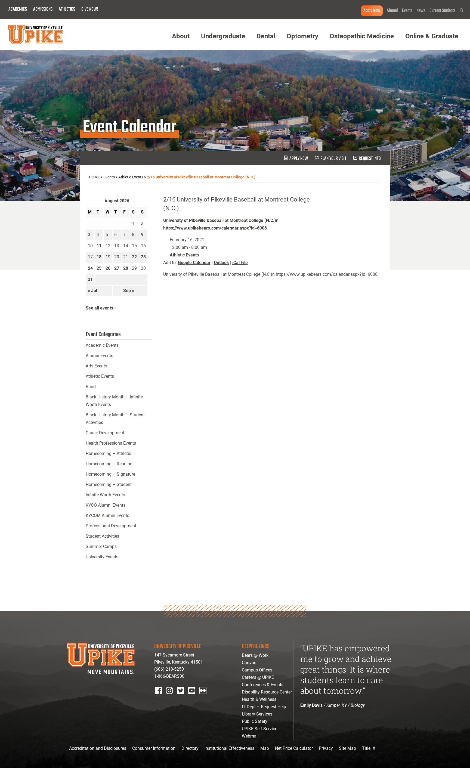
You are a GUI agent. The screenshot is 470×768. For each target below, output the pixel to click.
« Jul (92, 290)
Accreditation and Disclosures (97, 748)
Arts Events (96, 365)
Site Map (347, 748)
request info (370, 159)
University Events (102, 556)
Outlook (221, 262)
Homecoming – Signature (110, 474)
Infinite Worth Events (105, 494)
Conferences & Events (262, 684)
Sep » (128, 290)
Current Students (442, 11)
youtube (195, 697)
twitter (182, 697)
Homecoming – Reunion (109, 463)
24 (90, 268)
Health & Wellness (259, 699)
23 (143, 256)
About (181, 36)
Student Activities (102, 536)
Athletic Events (184, 255)
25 (99, 268)
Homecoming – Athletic (108, 453)
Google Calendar (194, 262)
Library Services (257, 714)
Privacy (326, 748)
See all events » (101, 308)
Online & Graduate (431, 36)
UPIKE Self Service (259, 728)
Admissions (42, 9)
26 (108, 268)
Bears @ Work (255, 655)
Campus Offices (257, 670)
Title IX (368, 748)
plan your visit (333, 159)
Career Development (105, 432)
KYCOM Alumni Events (107, 515)
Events (407, 11)
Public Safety (254, 721)
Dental (265, 36)
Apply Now (371, 11)
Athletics (67, 9)
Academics (17, 9)
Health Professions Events (111, 443)
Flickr (204, 697)
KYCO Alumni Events (105, 505)
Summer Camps (101, 546)
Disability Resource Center (267, 692)
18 (99, 256)
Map (264, 748)
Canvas (249, 662)
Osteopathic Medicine (362, 36)
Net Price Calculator (294, 748)
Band (91, 386)
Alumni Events (99, 355)
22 (134, 256)
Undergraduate (223, 36)
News (420, 11)
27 (116, 268)
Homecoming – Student (109, 484)
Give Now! (89, 9)
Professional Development (111, 525)
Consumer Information (153, 748)
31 (90, 279)
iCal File (240, 262)
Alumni (392, 11)
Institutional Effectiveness (229, 748)
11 (99, 245)
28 (125, 268)
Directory (190, 748)
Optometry (302, 36)
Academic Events (102, 345)
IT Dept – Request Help (264, 706)
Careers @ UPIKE (258, 677)
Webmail (250, 736)
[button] (461, 10)
